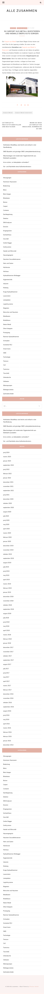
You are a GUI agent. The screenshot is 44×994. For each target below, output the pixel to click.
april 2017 (6, 681)
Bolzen (5, 202)
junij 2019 (6, 571)
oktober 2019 (7, 554)
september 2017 (8, 660)
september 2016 (8, 707)
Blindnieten (6, 198)
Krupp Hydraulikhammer (10, 292)
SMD (4, 353)
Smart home (6, 349)
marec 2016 (7, 728)
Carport (13, 28)
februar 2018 (7, 639)
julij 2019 (6, 567)
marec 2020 (7, 533)
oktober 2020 (7, 503)
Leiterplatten (6, 300)
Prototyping (6, 332)
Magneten (6, 308)
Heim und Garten (22, 28)
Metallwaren (6, 316)
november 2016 (8, 698)
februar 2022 (7, 473)
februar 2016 (7, 732)
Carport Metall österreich (23, 112)
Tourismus (6, 369)
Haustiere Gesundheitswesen (11, 259)
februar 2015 (7, 736)
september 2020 (8, 507)
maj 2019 (6, 575)
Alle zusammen (22, 10)
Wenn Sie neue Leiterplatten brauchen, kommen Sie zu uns (32, 125)
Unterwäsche (7, 377)
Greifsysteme (7, 247)
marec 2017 (7, 685)
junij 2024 (6, 452)
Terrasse (5, 361)
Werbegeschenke (8, 389)
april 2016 (6, 724)
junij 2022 (6, 469)
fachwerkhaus (7, 235)
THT (4, 365)
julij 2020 (6, 516)
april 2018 (6, 630)
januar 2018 (7, 643)
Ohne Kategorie (7, 328)
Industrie (5, 283)
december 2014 (8, 745)
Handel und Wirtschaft (9, 251)
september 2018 (8, 609)
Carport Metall (8, 112)
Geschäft (6, 239)
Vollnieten (6, 381)
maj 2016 (6, 719)
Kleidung (5, 287)
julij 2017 (6, 668)
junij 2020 (6, 520)
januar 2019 (7, 592)
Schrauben (6, 340)
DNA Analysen (7, 222)
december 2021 (8, 482)
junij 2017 (6, 673)
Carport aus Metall (10, 41)
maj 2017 (6, 677)
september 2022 (8, 465)
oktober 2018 (7, 605)
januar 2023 (7, 461)
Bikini (4, 190)
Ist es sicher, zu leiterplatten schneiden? (16, 162)
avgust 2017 (7, 664)
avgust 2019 (7, 562)
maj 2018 (6, 626)
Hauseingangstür (8, 255)
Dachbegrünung (7, 214)
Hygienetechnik (7, 279)
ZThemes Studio (34, 986)
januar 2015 (7, 740)
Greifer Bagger (7, 243)
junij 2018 (6, 622)
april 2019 (6, 579)
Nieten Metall (7, 324)
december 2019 (8, 545)
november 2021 (8, 486)
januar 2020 (7, 541)
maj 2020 (6, 524)
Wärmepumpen (7, 385)
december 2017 (8, 647)
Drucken (5, 226)
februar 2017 (7, 690)
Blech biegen (7, 194)
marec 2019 (7, 584)
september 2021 (8, 490)
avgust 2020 (7, 512)
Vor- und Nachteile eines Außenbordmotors (17, 166)
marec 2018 (7, 634)
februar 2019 (7, 588)
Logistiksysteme (8, 304)
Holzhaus (6, 271)
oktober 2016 (7, 702)
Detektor (5, 218)
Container (6, 210)
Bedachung (6, 186)
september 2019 (8, 558)
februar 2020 (7, 537)
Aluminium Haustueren (10, 182)
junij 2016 (6, 715)
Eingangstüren (7, 230)
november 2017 (8, 651)
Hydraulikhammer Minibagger (11, 275)
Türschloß (6, 373)
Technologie (6, 357)
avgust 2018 (7, 613)
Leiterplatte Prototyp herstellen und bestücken (11, 124)
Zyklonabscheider (8, 393)
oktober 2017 (7, 656)
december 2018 (8, 596)
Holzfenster (6, 267)
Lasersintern (6, 296)
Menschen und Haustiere (10, 312)
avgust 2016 (7, 711)
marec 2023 (7, 456)
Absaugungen (7, 177)
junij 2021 (6, 495)
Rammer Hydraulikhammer (11, 336)
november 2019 (8, 550)
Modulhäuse (6, 320)
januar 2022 (7, 478)
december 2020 (8, 499)
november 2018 (8, 601)
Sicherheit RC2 (7, 345)
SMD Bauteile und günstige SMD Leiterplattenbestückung (21, 151)
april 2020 (6, 528)
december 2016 (8, 694)
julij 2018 (6, 618)
